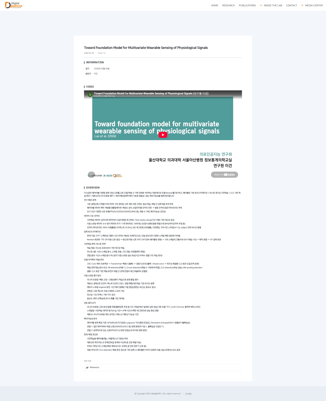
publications (247, 5)
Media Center (314, 5)
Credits (188, 393)
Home (214, 5)
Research (228, 5)
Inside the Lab (273, 5)
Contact (291, 5)
